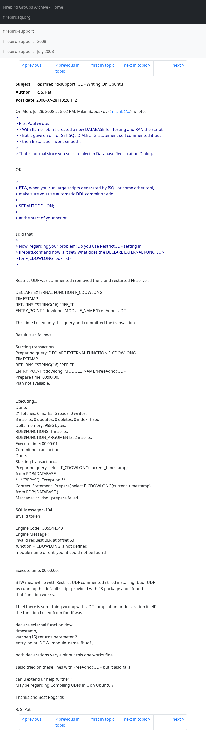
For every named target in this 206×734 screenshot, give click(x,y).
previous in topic (67, 68)
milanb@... (120, 111)
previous (33, 65)
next (177, 65)
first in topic (102, 65)
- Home (33, 7)
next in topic (135, 65)
